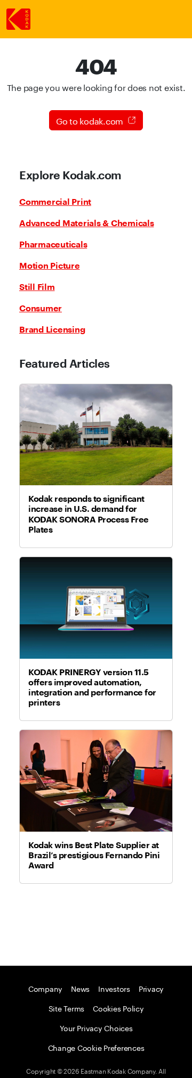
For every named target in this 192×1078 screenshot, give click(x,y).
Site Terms (67, 1008)
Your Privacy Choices (96, 1027)
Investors (114, 988)
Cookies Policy (118, 1008)
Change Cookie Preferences (96, 1047)
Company (45, 988)
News (80, 988)
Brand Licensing (52, 329)
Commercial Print (55, 201)
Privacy (151, 988)
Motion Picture (49, 265)
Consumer (40, 308)
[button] (96, 120)
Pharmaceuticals (53, 244)
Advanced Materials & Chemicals (86, 223)
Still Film (37, 286)
